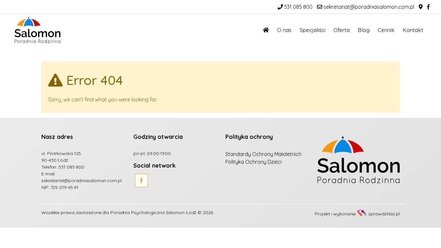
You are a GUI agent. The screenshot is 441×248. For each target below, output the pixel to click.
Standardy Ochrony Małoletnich (263, 154)
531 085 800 (298, 7)
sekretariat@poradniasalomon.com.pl (368, 7)
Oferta (341, 29)
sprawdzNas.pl (384, 214)
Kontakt (413, 29)
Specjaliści (312, 29)
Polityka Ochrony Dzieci (253, 162)
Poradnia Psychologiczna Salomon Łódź (153, 212)
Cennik (386, 29)
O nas (284, 29)
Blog (364, 29)
